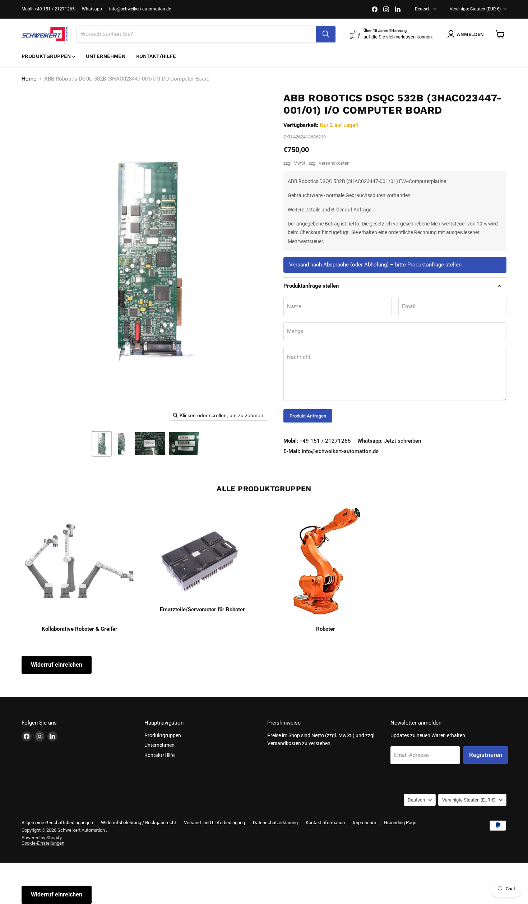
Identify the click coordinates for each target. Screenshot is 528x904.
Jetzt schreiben (389, 441)
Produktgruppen (47, 56)
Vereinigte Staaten (475, 9)
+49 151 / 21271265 (317, 441)
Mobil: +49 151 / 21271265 (48, 9)
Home (29, 79)
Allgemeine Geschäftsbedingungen (57, 822)
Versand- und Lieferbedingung (214, 822)
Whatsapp (92, 9)
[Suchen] (325, 34)
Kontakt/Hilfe (156, 56)
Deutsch (423, 9)
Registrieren (485, 754)
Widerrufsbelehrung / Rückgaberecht (138, 822)
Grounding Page (400, 822)
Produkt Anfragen (308, 416)
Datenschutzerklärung (275, 822)
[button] (101, 444)
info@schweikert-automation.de (140, 9)
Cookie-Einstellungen (43, 843)
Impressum (364, 822)
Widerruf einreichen (56, 664)
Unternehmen (105, 56)
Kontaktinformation (325, 822)
